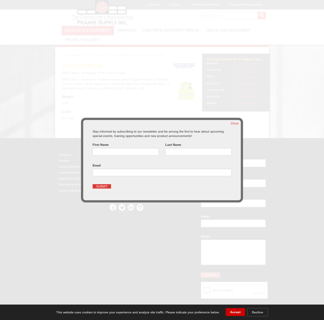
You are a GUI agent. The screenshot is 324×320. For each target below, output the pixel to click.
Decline (257, 312)
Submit (102, 186)
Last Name (173, 144)
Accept (235, 312)
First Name (101, 144)
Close (235, 123)
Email (97, 165)
